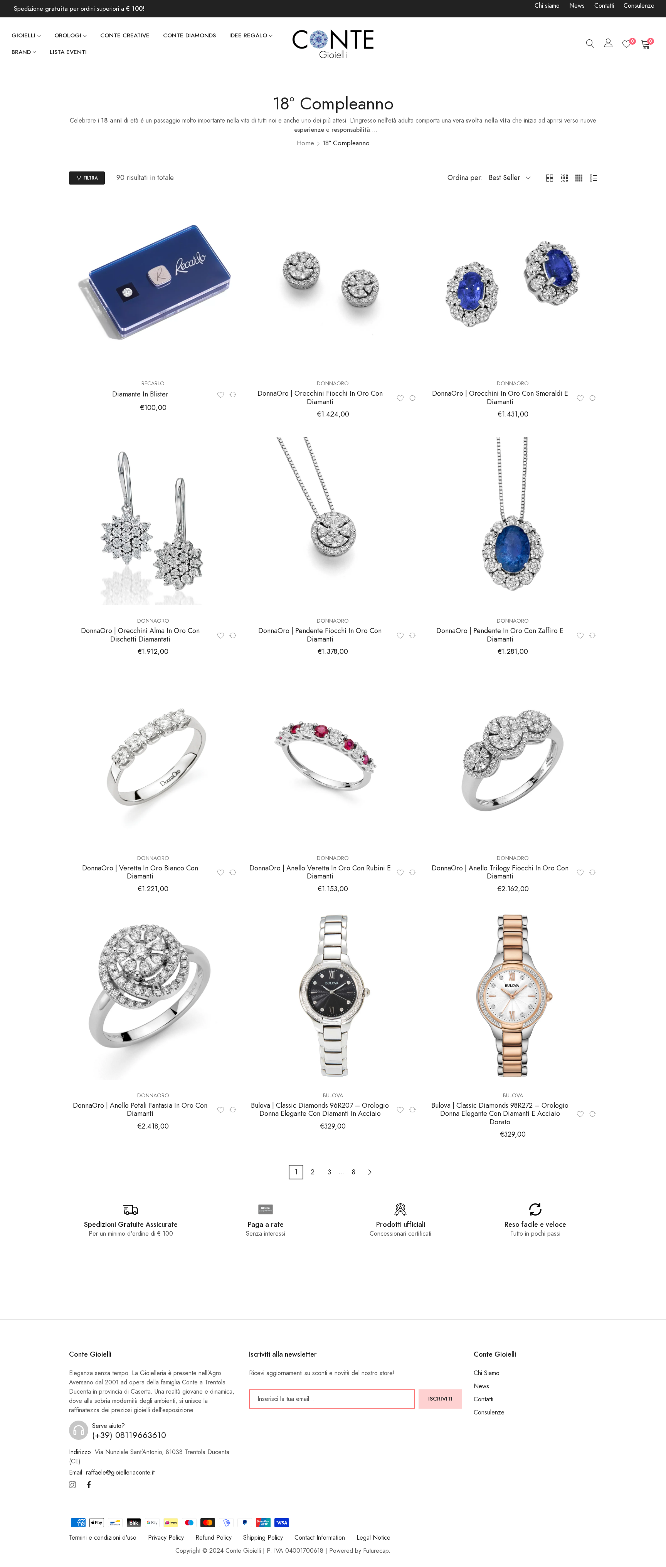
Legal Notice (373, 1537)
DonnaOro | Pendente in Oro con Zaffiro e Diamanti (499, 635)
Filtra (91, 178)
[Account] (608, 44)
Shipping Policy (263, 1537)
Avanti (370, 1172)
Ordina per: (465, 178)
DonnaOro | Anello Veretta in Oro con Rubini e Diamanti (320, 872)
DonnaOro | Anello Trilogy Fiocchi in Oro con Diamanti (500, 872)
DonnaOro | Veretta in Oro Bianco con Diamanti (140, 872)
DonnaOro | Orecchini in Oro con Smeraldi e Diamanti (500, 398)
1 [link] (296, 1172)
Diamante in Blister (140, 394)
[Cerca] (590, 44)
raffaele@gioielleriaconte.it (112, 1472)
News (577, 5)
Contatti (604, 5)
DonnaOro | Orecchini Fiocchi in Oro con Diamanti (320, 398)
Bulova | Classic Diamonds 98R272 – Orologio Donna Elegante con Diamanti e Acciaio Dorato (499, 1114)
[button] (220, 395)
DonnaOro (333, 383)
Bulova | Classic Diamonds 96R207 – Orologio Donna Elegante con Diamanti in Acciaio (320, 1110)
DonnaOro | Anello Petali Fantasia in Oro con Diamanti (140, 1110)
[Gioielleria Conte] (333, 43)
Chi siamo (547, 5)
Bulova (333, 1095)
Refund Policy (213, 1537)
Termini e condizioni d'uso (102, 1537)
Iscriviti (440, 1398)
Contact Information (319, 1537)
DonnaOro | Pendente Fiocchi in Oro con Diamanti (320, 635)
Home (305, 143)
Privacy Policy (166, 1537)
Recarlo (153, 383)
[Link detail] (72, 1485)
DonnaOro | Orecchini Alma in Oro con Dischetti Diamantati (140, 635)
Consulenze (639, 5)
